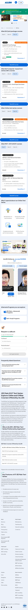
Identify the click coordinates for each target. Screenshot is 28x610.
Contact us (17, 529)
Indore (2, 580)
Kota (2, 575)
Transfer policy (18, 524)
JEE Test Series (18, 565)
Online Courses (18, 551)
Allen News (3, 527)
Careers (3, 534)
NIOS (16, 585)
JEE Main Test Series (19, 568)
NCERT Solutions (19, 587)
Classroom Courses (19, 549)
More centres (4, 585)
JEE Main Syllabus (19, 597)
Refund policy (18, 522)
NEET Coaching (4, 549)
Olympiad (17, 590)
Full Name (4, 338)
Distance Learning (19, 554)
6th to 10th (3, 554)
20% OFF (9, 57)
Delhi (2, 582)
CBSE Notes (18, 582)
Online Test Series (19, 556)
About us (3, 522)
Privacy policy (4, 529)
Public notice (4, 532)
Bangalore (3, 577)
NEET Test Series (19, 563)
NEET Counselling (19, 595)
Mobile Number (5, 345)
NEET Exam (17, 580)
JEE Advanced (18, 577)
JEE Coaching (4, 551)
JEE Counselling (18, 592)
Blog (2, 524)
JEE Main (17, 575)
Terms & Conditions (19, 527)
